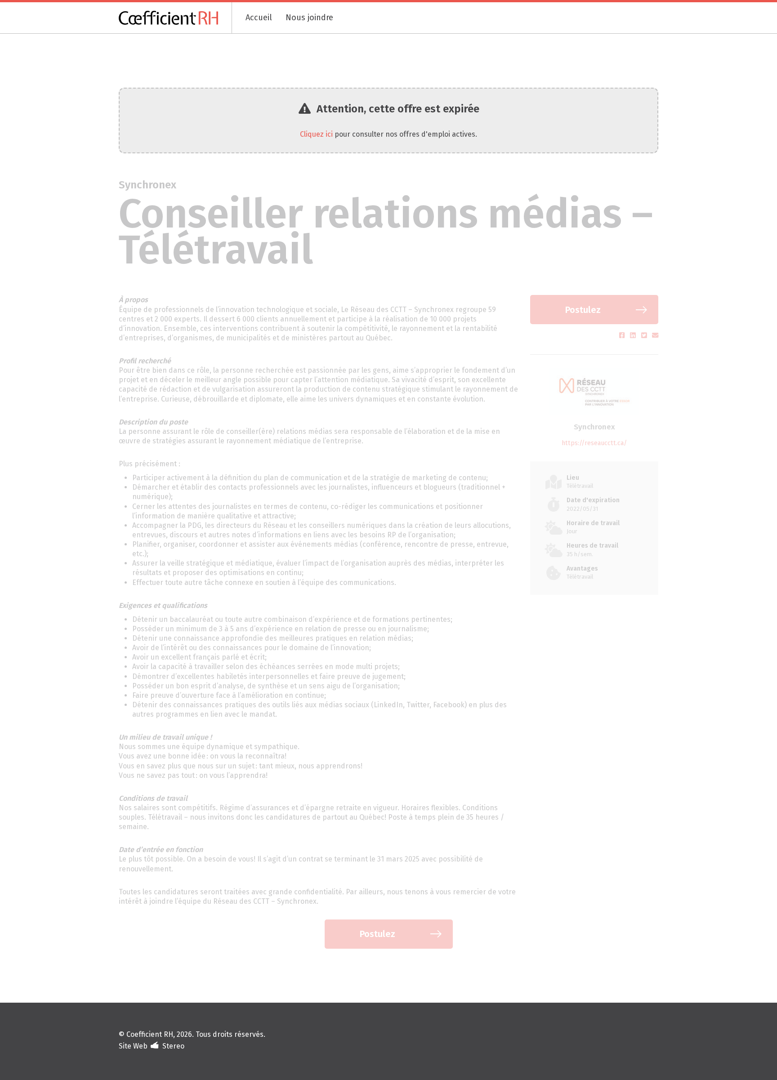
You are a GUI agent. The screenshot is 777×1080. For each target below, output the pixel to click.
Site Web (133, 1046)
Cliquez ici (316, 134)
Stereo (173, 1046)
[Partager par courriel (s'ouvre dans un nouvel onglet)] (655, 335)
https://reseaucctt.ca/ (594, 443)
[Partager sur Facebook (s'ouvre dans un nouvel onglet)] (623, 335)
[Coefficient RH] (175, 17)
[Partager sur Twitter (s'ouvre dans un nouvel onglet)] (645, 335)
